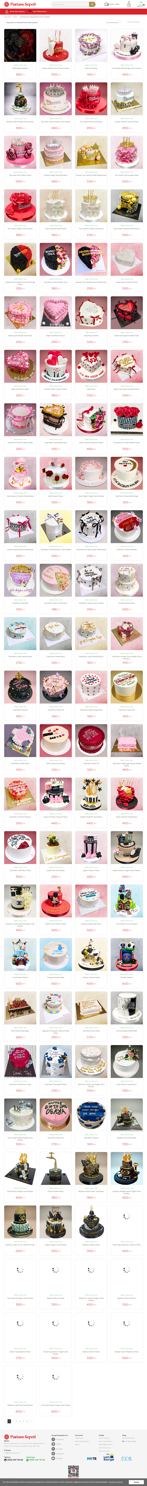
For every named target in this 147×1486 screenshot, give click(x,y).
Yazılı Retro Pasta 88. (20, 603)
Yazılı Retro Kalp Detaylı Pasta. (91, 710)
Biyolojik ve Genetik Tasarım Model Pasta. (56, 1032)
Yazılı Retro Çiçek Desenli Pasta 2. (91, 656)
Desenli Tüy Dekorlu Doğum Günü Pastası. (55, 1353)
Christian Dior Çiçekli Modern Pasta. (127, 443)
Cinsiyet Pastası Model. (55, 977)
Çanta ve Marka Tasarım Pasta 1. (55, 817)
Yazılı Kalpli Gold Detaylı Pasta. (55, 443)
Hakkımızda (79, 1438)
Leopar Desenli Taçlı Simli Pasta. (127, 122)
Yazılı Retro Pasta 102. (56, 1138)
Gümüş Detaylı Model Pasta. (126, 1031)
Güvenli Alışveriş (104, 1438)
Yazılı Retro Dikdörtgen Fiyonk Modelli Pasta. (127, 764)
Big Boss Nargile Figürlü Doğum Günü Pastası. (127, 1192)
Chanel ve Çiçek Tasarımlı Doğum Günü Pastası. (20, 925)
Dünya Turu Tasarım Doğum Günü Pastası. (91, 1299)
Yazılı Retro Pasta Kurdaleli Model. (20, 443)
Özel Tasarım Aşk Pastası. (55, 763)
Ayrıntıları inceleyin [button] (115, 1482)
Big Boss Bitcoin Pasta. (55, 1298)
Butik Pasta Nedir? (128, 1438)
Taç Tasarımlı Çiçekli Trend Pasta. (91, 229)
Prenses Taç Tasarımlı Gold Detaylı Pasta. (91, 175)
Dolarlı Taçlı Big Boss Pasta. (20, 1352)
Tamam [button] (136, 1482)
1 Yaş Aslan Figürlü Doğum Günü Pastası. (56, 1405)
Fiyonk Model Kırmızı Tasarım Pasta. (55, 68)
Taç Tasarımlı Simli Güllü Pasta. (91, 122)
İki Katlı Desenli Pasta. (127, 603)
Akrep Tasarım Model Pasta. (126, 817)
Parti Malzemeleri (39, 11)
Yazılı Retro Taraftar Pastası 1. (20, 817)
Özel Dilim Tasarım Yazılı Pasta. (55, 603)
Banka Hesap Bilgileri (82, 1441)
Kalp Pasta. (91, 389)
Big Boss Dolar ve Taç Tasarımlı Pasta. (20, 1245)
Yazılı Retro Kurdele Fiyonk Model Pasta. (91, 550)
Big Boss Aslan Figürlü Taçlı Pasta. (91, 1191)
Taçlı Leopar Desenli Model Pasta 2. (127, 229)
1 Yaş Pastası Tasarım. (20, 977)
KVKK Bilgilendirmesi (106, 1444)
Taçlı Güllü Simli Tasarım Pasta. (20, 175)
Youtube (59, 1458)
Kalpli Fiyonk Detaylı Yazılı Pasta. (20, 336)
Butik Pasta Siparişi (17, 11)
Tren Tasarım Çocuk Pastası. (126, 924)
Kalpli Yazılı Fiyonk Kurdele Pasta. (127, 336)
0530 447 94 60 (15, 1460)
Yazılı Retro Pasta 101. (91, 763)
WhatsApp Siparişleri (20, 68)
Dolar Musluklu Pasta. (56, 1191)
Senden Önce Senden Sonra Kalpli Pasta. (91, 282)
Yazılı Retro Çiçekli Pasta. (20, 763)
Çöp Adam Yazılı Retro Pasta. (20, 870)
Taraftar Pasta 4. (127, 977)
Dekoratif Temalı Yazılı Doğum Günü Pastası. (91, 1085)
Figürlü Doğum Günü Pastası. (55, 1245)
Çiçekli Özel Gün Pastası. (56, 870)
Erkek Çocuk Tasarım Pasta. (55, 924)
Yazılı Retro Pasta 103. (56, 710)
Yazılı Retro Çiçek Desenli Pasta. (20, 656)
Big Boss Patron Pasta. (91, 1352)
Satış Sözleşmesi (104, 1451)
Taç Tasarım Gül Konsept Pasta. (127, 175)
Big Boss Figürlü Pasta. (91, 1245)
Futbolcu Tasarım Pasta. (91, 977)
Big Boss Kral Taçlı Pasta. (126, 1138)
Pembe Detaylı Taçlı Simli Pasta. (55, 175)
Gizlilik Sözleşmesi (105, 1448)
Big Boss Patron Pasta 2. (127, 1298)
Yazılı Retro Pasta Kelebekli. (126, 550)
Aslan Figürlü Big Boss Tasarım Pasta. (127, 1245)
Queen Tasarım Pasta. (91, 870)
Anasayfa (7, 17)
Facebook (60, 1439)
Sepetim (139, 5)
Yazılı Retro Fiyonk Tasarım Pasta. (91, 603)
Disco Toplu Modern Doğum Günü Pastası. (20, 1139)
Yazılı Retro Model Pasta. (55, 656)
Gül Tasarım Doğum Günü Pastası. (20, 229)
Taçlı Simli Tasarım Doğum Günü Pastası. (56, 122)
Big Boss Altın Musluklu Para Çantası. (20, 122)
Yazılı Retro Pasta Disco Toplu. (20, 1084)
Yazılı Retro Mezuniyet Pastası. (56, 1084)
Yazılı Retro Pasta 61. (20, 710)
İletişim (77, 1444)
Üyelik (128, 6)
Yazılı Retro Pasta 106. (127, 710)
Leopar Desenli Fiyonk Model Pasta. (20, 550)
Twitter (58, 1444)
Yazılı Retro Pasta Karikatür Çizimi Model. (56, 550)
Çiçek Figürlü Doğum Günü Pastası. (91, 496)
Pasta (15, 17)
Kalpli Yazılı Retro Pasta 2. (55, 336)
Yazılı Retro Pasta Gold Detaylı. (126, 496)
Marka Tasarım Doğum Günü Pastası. (127, 870)
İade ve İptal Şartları (105, 1441)
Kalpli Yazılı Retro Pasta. (20, 389)
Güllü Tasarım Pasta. (55, 496)
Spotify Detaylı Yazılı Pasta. (91, 924)
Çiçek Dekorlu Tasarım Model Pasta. (20, 496)
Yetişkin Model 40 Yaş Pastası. (91, 817)
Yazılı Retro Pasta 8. (91, 1138)
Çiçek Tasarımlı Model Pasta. (55, 229)
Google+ (59, 1449)
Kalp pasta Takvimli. (91, 336)
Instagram (60, 1454)
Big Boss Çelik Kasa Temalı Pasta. (20, 1405)
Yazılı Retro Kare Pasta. (91, 1031)
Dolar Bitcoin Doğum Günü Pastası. (20, 1191)
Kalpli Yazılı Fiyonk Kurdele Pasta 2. (127, 389)
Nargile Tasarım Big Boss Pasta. (127, 1352)
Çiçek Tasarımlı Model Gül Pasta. (91, 443)
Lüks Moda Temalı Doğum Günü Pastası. (127, 68)
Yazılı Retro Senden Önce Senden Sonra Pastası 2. (127, 657)
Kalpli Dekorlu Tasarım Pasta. (127, 282)
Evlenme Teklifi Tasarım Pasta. (56, 389)
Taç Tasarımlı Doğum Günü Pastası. (20, 1298)
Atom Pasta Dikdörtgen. (20, 1031)
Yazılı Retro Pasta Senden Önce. (56, 282)
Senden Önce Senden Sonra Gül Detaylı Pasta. (20, 283)
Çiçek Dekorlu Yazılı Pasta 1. (126, 1084)
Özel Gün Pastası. (91, 68)
